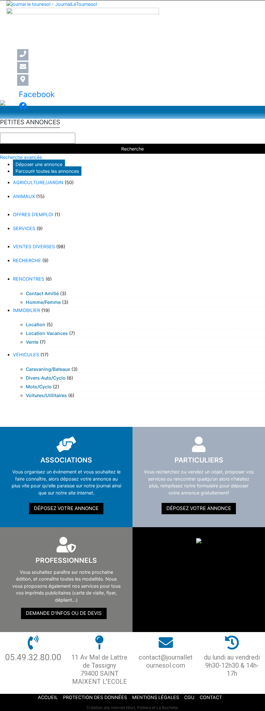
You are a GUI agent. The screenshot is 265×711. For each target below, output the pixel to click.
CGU (189, 697)
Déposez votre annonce (66, 508)
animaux (24, 196)
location (35, 324)
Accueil (48, 697)
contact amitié (42, 293)
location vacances (47, 333)
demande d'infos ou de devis (64, 613)
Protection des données (95, 697)
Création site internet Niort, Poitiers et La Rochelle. (133, 707)
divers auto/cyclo (46, 378)
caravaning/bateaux (48, 369)
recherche (27, 260)
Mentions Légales (155, 697)
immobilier (26, 310)
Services (24, 228)
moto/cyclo (39, 386)
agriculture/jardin (38, 182)
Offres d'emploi (33, 214)
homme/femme (43, 302)
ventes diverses (34, 246)
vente (32, 342)
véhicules (26, 354)
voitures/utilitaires (46, 395)
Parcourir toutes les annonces (47, 171)
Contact (211, 697)
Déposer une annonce (39, 164)
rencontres (28, 279)
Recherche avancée (21, 157)
